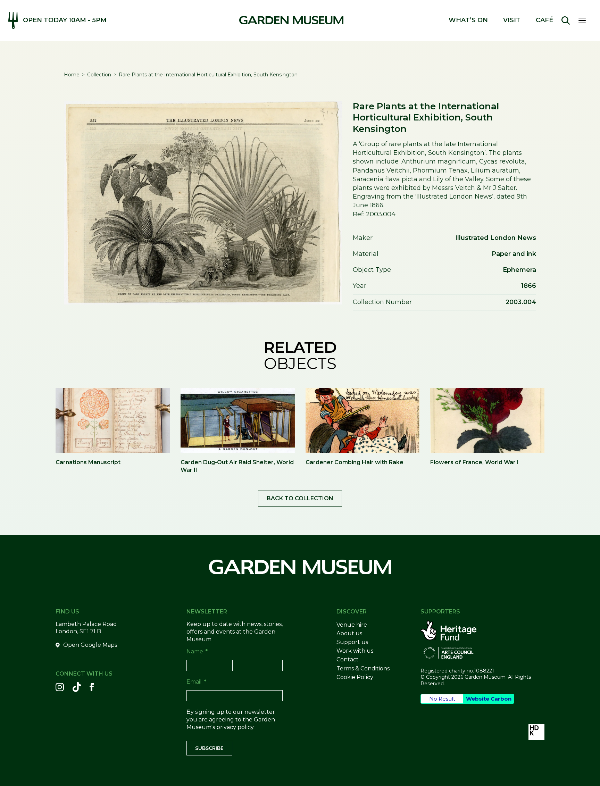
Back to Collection (300, 498)
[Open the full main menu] (585, 20)
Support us (352, 642)
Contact (347, 659)
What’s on (468, 20)
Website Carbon (488, 698)
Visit (511, 20)
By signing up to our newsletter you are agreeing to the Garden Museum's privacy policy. (230, 720)
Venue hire (351, 624)
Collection (99, 75)
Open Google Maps (90, 645)
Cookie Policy (354, 677)
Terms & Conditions (363, 668)
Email (196, 681)
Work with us (354, 650)
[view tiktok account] (77, 687)
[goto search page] (566, 20)
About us (349, 633)
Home (72, 75)
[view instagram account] (60, 687)
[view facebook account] (92, 687)
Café (544, 20)
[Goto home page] (291, 20)
